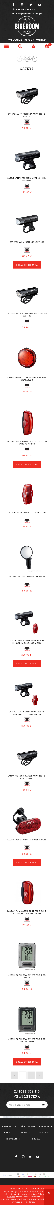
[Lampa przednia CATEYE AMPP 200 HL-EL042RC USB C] (27, 757)
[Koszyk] (47, 46)
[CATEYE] (27, 122)
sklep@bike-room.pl (27, 13)
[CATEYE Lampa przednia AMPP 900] (27, 223)
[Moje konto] (34, 46)
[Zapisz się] (43, 1104)
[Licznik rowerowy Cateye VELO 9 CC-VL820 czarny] (27, 1020)
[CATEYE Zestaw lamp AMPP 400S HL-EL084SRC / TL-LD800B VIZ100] (27, 622)
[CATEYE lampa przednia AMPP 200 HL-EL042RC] (27, 95)
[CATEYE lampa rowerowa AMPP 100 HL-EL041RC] (27, 294)
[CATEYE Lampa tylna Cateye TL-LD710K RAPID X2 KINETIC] (27, 422)
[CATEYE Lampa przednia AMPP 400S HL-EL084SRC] (27, 159)
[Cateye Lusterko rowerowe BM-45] (27, 558)
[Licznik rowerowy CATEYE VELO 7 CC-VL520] (27, 956)
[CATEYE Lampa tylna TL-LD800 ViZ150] (27, 494)
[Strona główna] (27, 28)
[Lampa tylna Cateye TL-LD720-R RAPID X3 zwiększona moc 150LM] (27, 892)
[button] (7, 46)
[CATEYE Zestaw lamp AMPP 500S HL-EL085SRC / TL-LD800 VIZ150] (27, 693)
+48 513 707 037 (24, 9)
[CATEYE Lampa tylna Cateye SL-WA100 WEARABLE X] (27, 358)
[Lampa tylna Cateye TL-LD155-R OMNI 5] (27, 821)
